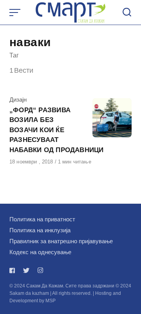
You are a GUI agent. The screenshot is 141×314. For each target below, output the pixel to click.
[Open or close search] (127, 12)
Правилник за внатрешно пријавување (61, 241)
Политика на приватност (42, 219)
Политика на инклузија (39, 230)
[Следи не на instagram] (40, 270)
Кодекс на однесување (40, 252)
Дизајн (18, 99)
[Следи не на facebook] (13, 270)
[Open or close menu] (15, 12)
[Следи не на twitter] (26, 270)
